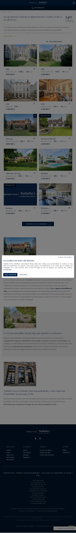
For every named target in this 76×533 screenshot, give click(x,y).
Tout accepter (10, 274)
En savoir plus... (7, 269)
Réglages (23, 274)
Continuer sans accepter (65, 257)
